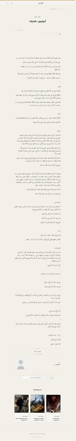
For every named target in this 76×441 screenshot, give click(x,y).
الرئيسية (63, 9)
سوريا (34, 353)
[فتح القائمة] (7, 3)
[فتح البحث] (11, 3)
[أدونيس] (20, 363)
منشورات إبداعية (59, 9)
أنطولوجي (41, 3)
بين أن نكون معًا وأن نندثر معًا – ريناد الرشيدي (21, 419)
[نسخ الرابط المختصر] (51, 377)
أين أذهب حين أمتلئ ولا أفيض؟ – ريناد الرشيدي (38, 419)
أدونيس (57, 364)
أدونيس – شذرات (37, 352)
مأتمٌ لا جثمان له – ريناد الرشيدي (55, 419)
